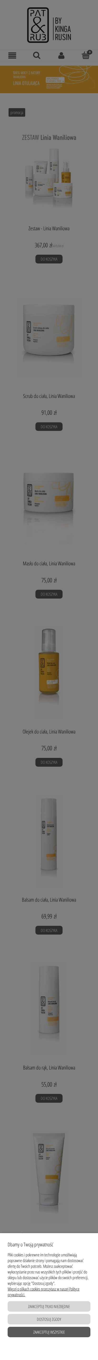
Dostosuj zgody (49, 1319)
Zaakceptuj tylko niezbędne (49, 1306)
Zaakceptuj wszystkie (49, 1332)
